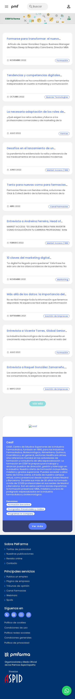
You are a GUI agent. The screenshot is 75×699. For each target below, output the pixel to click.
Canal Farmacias (59, 206)
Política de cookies (15, 622)
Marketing (62, 279)
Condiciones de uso (16, 627)
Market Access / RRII (57, 170)
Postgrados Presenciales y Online (26, 509)
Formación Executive (19, 504)
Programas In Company (20, 513)
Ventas (64, 133)
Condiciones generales (17, 637)
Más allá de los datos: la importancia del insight (36, 296)
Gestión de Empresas (56, 316)
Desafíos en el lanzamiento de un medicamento (30, 150)
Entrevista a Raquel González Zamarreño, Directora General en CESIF (36, 369)
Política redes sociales (17, 632)
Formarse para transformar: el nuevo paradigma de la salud (33, 41)
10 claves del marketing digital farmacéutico (28, 260)
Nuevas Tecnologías (57, 97)
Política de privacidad (16, 642)
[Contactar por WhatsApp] (67, 690)
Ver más (37, 526)
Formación (62, 60)
